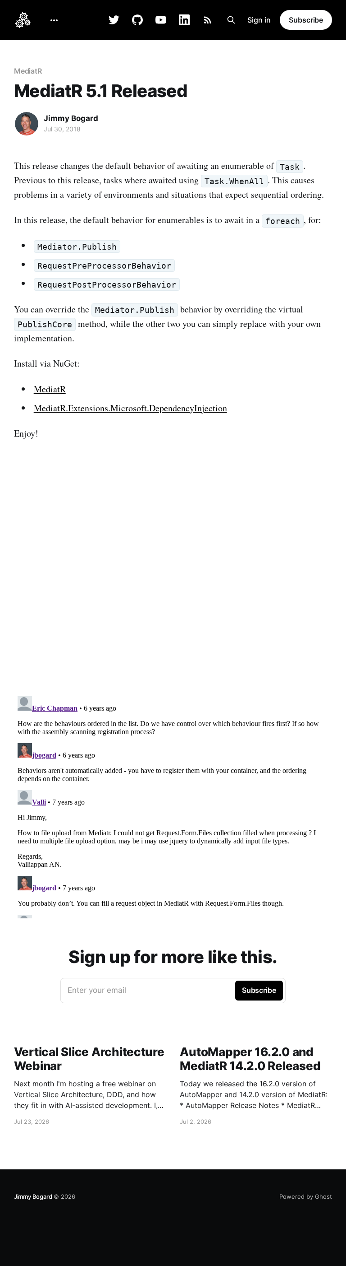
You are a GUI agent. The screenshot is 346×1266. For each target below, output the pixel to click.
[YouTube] (161, 20)
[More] (54, 20)
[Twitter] (114, 20)
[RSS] (207, 20)
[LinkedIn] (184, 20)
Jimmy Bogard (71, 118)
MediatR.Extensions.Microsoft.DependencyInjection (130, 408)
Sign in (259, 19)
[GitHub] (137, 20)
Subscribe (306, 19)
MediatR (28, 70)
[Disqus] (173, 574)
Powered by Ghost (305, 1196)
